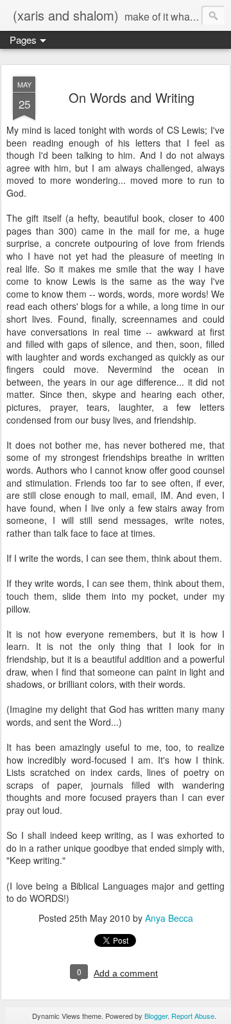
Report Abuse (192, 1016)
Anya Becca (169, 918)
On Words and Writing (131, 97)
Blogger (155, 1016)
